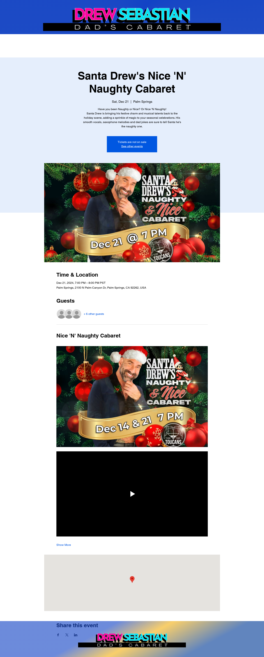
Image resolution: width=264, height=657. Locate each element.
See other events (132, 146)
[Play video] (132, 493)
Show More (63, 545)
